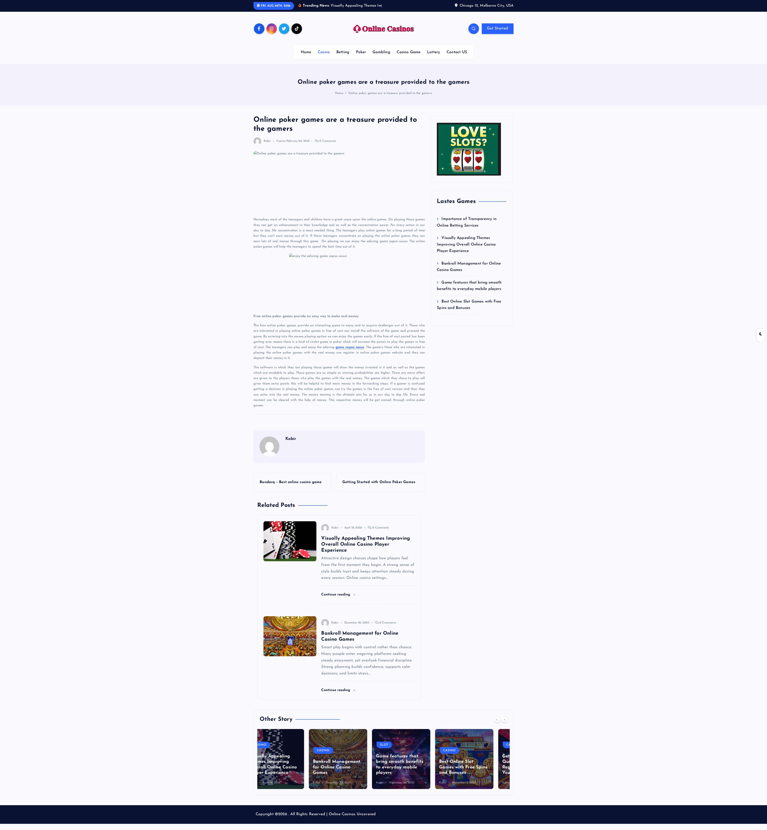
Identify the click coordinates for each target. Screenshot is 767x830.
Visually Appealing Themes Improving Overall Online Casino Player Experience (466, 250)
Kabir (267, 147)
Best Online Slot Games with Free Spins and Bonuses (414, 773)
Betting (342, 58)
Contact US (457, 58)
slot (335, 751)
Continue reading (336, 600)
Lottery (433, 58)
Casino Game (408, 58)
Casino (324, 58)
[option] (289, 765)
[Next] (504, 726)
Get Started (497, 34)
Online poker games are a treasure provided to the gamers (390, 99)
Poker (361, 58)
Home (306, 58)
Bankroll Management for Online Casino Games (287, 773)
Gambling (381, 58)
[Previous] (497, 726)
